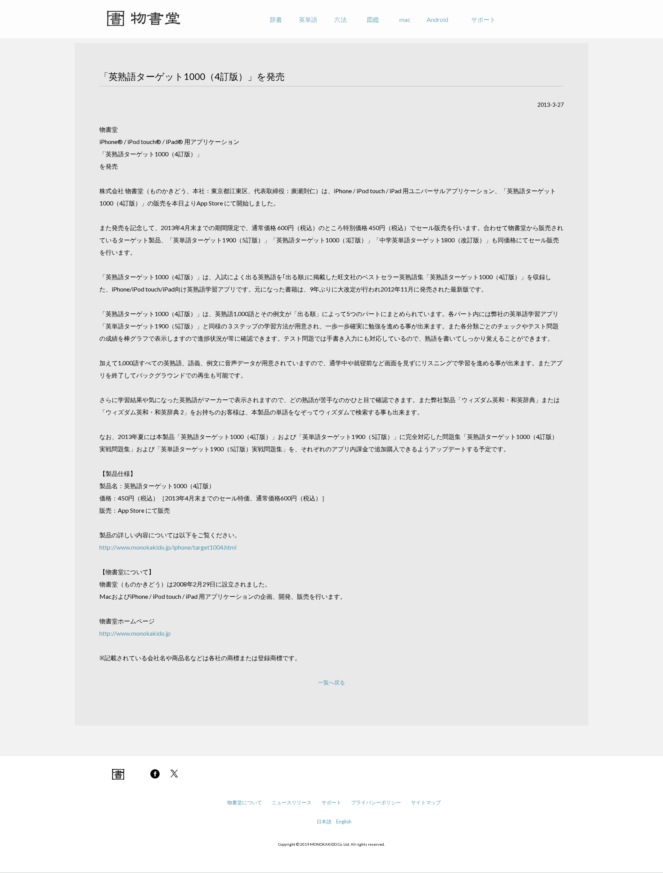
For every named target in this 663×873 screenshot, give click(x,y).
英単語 (308, 19)
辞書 (276, 19)
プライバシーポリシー (376, 802)
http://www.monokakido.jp (135, 633)
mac (405, 19)
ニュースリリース (292, 802)
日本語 (324, 821)
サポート (483, 19)
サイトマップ (426, 802)
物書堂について (244, 802)
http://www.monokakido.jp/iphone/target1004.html (167, 547)
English (343, 821)
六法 (340, 19)
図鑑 (373, 19)
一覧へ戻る (331, 682)
